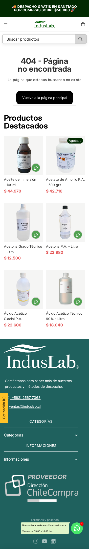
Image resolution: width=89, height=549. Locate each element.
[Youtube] (44, 541)
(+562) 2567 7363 (25, 397)
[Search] (80, 39)
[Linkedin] (53, 541)
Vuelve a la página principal (44, 98)
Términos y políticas (45, 520)
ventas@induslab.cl (25, 406)
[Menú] (5, 24)
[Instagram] (36, 541)
